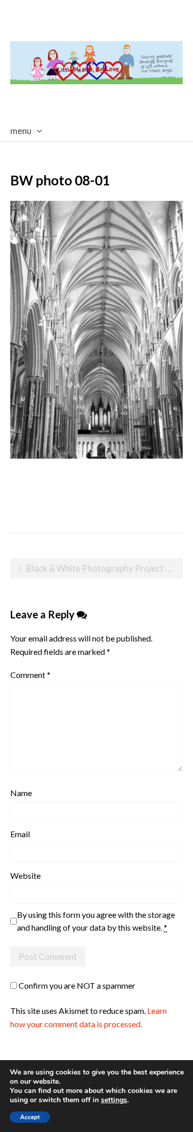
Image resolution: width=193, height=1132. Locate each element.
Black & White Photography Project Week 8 (104, 568)
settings (114, 1100)
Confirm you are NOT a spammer (76, 985)
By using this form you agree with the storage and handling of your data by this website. (96, 921)
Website (25, 875)
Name (21, 793)
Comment (30, 675)
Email (20, 834)
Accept (30, 1117)
